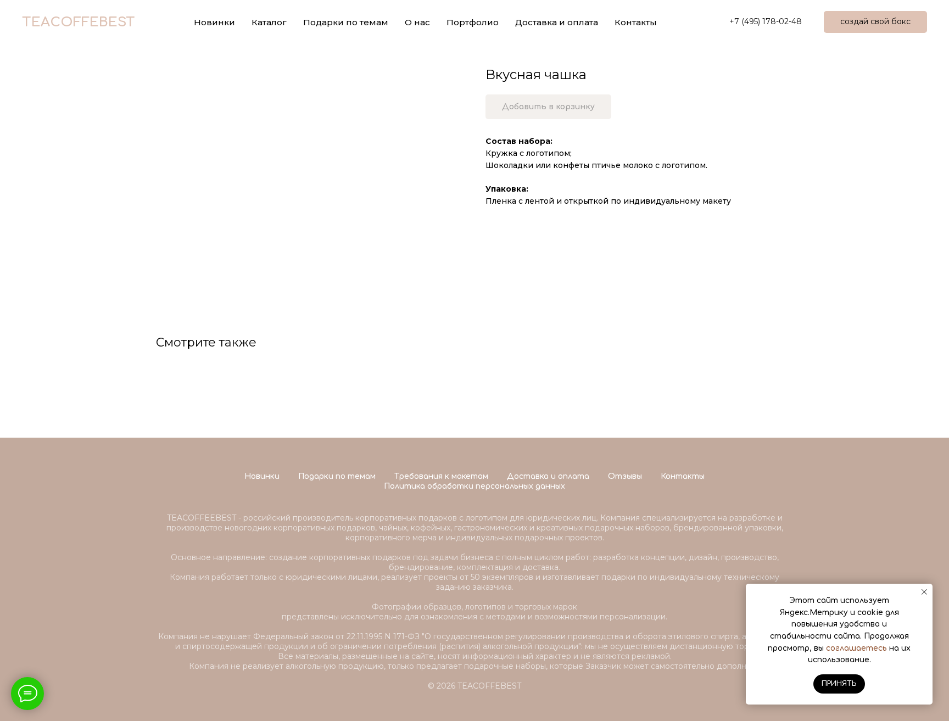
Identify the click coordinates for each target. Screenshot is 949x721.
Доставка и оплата (556, 22)
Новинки (262, 476)
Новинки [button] (214, 22)
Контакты (636, 22)
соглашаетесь (856, 648)
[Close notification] (924, 591)
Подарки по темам (337, 476)
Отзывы (625, 476)
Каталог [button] (269, 22)
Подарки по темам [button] (345, 22)
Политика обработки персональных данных (474, 486)
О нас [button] (417, 22)
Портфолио (472, 22)
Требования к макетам (441, 476)
